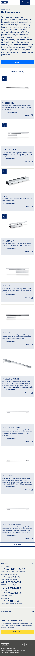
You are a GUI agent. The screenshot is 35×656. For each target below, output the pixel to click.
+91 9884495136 (11, 593)
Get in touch (6, 612)
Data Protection (21, 650)
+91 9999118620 (11, 576)
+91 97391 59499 (11, 600)
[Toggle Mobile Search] (22, 2)
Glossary (12, 652)
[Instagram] (29, 645)
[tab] (17, 62)
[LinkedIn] (27, 645)
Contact (4, 563)
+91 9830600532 (11, 582)
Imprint (17, 652)
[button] (22, 645)
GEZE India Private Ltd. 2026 (8, 648)
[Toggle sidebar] (27, 2)
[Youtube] (32, 645)
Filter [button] (17, 62)
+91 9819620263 (11, 587)
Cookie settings (4, 652)
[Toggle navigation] (32, 2)
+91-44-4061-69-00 (13, 569)
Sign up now (17, 632)
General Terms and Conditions (8, 650)
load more (17, 544)
